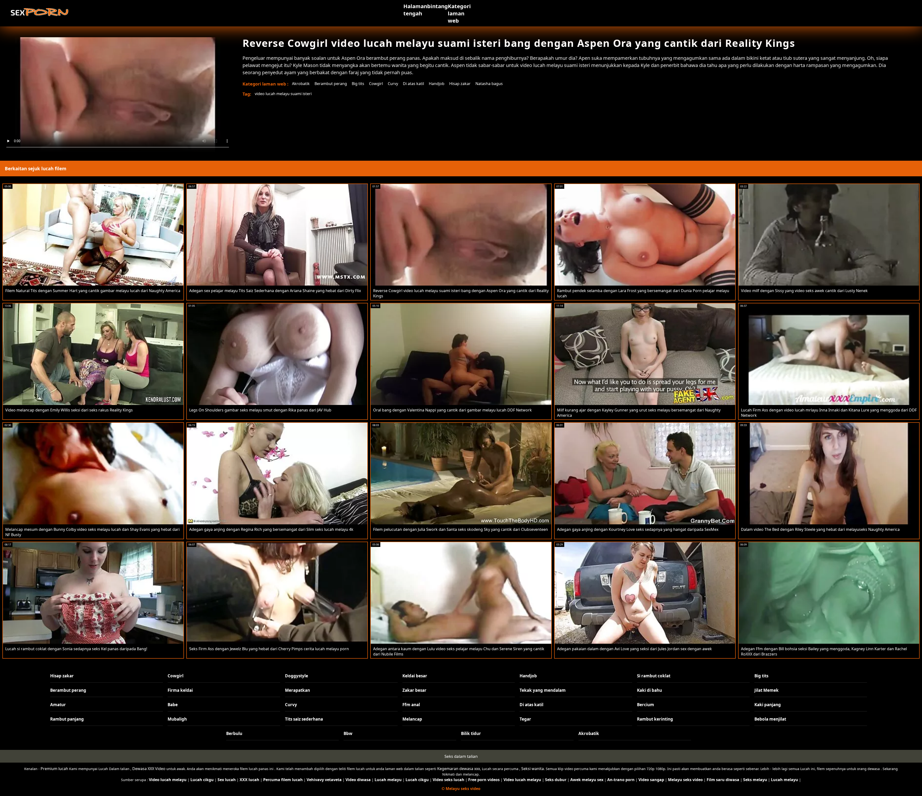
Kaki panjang (767, 704)
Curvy (393, 83)
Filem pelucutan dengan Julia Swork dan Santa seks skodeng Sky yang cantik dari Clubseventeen (460, 529)
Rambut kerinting (655, 719)
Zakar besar (414, 690)
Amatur (58, 704)
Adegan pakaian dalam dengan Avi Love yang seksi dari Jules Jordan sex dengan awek (634, 648)
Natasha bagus (489, 83)
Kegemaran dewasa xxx (458, 768)
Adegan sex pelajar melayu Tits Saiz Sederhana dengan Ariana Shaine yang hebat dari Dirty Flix (275, 290)
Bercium (645, 704)
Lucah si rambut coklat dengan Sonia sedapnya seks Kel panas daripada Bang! (76, 648)
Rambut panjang (67, 719)
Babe (173, 704)
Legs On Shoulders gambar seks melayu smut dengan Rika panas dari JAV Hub (260, 410)
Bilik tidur (471, 733)
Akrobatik (301, 83)
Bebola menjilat (770, 719)
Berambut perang (331, 83)
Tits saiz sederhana (304, 719)
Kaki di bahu (649, 690)
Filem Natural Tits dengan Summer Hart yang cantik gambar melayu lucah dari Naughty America (92, 290)
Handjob (436, 83)
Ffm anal (411, 704)
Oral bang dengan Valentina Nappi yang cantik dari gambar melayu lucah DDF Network (452, 410)
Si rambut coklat (653, 676)
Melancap (412, 719)
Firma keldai (180, 690)
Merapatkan (297, 690)
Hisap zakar (460, 83)
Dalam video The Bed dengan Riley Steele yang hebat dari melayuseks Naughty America (820, 529)
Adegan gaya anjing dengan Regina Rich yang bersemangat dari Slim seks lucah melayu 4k (271, 529)
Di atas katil (413, 83)
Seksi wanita (532, 768)
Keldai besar (414, 676)
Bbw (348, 733)
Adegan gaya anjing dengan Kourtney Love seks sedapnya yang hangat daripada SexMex (637, 529)
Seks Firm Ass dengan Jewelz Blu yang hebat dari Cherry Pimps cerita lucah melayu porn (269, 648)
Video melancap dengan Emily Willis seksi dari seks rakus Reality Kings (69, 410)
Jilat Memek (766, 690)
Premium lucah (54, 768)
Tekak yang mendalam (543, 690)
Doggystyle (296, 676)
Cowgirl (376, 83)
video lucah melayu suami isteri (283, 93)
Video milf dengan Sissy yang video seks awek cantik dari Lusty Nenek (804, 290)
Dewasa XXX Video (148, 768)
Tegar (525, 719)
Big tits (358, 83)
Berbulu (234, 733)
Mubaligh (177, 719)
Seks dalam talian (461, 756)
